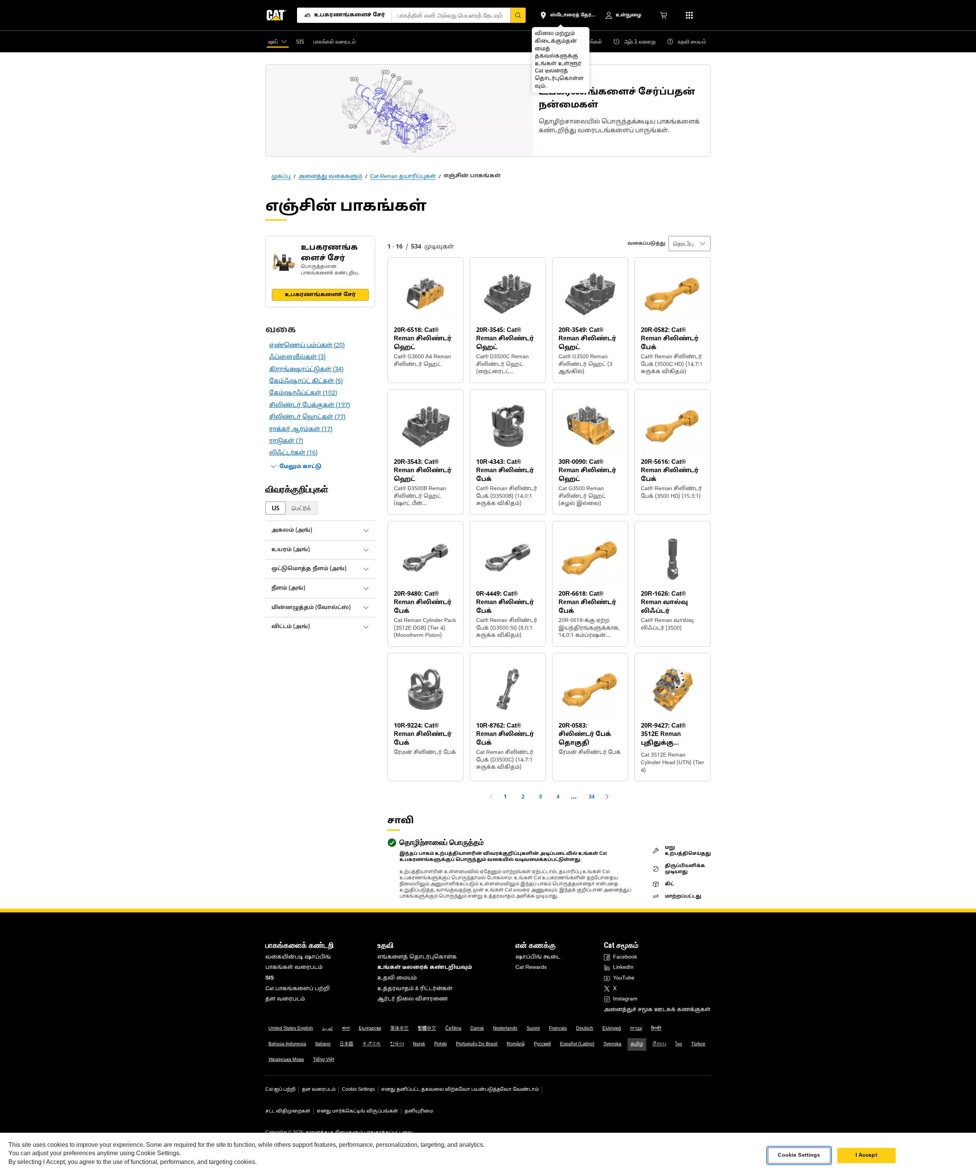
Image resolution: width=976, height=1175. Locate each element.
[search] (518, 15)
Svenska (612, 1044)
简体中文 (399, 1028)
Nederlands (505, 1028)
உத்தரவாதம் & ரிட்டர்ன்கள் (415, 989)
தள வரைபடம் (285, 999)
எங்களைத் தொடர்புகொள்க (417, 957)
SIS (269, 978)
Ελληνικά (611, 1028)
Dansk (477, 1028)
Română (516, 1044)
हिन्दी (656, 1028)
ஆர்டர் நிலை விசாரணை (412, 999)
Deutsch (584, 1028)
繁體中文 (427, 1028)
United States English (290, 1028)
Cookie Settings (358, 1089)
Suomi (533, 1028)
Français (558, 1028)
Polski (440, 1044)
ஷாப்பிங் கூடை (537, 957)
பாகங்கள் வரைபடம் (294, 967)
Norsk (419, 1044)
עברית (636, 1028)
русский (542, 1044)
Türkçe (698, 1044)
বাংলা (346, 1028)
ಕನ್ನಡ (372, 1044)
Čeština (453, 1028)
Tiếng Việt (323, 1060)
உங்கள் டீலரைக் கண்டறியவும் (424, 967)
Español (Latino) (577, 1044)
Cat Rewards (531, 967)
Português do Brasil (477, 1044)
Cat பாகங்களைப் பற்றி (297, 989)
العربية (327, 1028)
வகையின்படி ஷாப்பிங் (298, 957)
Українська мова (286, 1060)
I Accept (866, 1155)
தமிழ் (637, 1044)
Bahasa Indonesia (287, 1044)
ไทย (678, 1044)
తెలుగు (659, 1044)
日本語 (346, 1044)
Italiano (323, 1044)
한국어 (397, 1044)
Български (370, 1028)
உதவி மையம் (397, 978)
